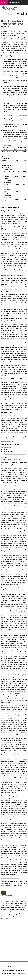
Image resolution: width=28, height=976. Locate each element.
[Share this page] (26, 13)
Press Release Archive (16, 967)
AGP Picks (4, 2)
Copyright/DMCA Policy (9, 973)
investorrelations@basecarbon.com (15, 454)
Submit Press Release (8, 970)
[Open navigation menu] (2, 13)
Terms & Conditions (20, 970)
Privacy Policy (22, 973)
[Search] (18, 14)
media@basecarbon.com (12, 459)
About (7, 967)
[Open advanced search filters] (21, 14)
